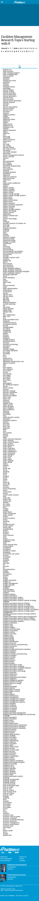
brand (5, 520)
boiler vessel (7, 462)
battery (5, 186)
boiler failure (7, 447)
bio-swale (6, 352)
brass (5, 523)
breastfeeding (8, 529)
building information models (13, 669)
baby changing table (10, 74)
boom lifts (6, 484)
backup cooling (8, 91)
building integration (10, 679)
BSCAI (5, 562)
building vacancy (9, 770)
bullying (6, 796)
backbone (6, 77)
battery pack (7, 197)
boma (5, 467)
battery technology (9, 211)
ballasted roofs (8, 127)
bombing (6, 472)
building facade (8, 662)
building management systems (14, 702)
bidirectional (7, 290)
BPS (4, 507)
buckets (6, 576)
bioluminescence (9, 341)
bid (4, 284)
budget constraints (9, 580)
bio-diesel (6, 329)
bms (4, 431)
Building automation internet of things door (18, 606)
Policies (22, 859)
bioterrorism (7, 358)
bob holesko (7, 433)
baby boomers (8, 71)
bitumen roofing (8, 394)
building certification (10, 623)
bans (5, 143)
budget (5, 579)
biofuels (6, 335)
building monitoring (10, 707)
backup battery (8, 90)
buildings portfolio (9, 781)
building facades (9, 663)
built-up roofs (7, 795)
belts (4, 245)
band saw (6, 136)
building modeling (9, 705)
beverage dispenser (10, 274)
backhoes (6, 82)
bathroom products (10, 177)
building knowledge (10, 686)
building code (8, 624)
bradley (5, 509)
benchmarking (8, 250)
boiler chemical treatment (12, 439)
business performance (11, 824)
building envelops (9, 657)
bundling (6, 798)
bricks (5, 538)
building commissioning (11, 629)
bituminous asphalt (10, 396)
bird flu (5, 372)
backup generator (9, 93)
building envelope (9, 652)
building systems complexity (13, 761)
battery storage (8, 208)
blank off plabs (8, 406)
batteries (6, 184)
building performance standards (14, 728)
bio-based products (10, 324)
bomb (5, 470)
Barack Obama (8, 147)
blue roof (6, 425)
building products (9, 731)
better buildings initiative (11, 273)
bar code (6, 144)
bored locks (7, 492)
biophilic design (8, 349)
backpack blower (9, 87)
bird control (7, 371)
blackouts (6, 402)
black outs (6, 399)
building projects (9, 733)
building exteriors (9, 660)
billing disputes (8, 309)
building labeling (9, 688)
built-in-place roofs (9, 792)
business (6, 813)
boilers (5, 464)
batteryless (7, 214)
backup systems (9, 102)
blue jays (6, 423)
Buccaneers (7, 574)
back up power (8, 76)
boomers (6, 487)
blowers (6, 422)
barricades (7, 153)
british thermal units (10, 544)
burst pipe (6, 806)
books (5, 479)
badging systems (9, 115)
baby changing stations (11, 73)
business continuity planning (13, 820)
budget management (10, 583)
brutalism (6, 560)
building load (7, 693)
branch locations (9, 518)
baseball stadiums (9, 172)
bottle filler (6, 498)
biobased (6, 321)
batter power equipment (11, 183)
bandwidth (6, 138)
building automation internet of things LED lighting (21, 609)
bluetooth (6, 428)
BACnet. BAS (8, 110)
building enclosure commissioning (15, 645)
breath (5, 531)
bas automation (8, 161)
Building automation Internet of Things (16, 605)
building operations (10, 717)
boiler (5, 437)
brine (5, 543)
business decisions (10, 821)
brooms (5, 555)
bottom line (7, 499)
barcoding (6, 150)
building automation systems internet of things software (19, 601)
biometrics (6, 346)
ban (4, 135)
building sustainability (10, 756)
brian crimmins (8, 535)
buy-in (5, 832)
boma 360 (6, 468)
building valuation (9, 771)
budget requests (9, 585)
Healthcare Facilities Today (8, 889)
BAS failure (7, 163)
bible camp (7, 282)
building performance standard (14, 726)
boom (5, 481)
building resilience (9, 742)
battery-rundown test (10, 216)
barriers (6, 158)
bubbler (5, 571)
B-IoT (5, 357)
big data (6, 298)
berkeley (6, 259)
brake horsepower (9, 513)
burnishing (7, 804)
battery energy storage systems (14, 195)
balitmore (6, 121)
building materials (9, 703)
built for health (8, 787)
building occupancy (10, 708)
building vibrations (9, 773)
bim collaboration (9, 315)
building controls (9, 632)
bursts (5, 809)
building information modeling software (17, 668)
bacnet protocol (8, 108)
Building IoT (7, 685)
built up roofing (8, 790)
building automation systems (13, 599)
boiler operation (8, 454)
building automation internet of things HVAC (19, 608)
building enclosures (10, 646)
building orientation (10, 719)
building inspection (9, 672)
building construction (10, 631)
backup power (8, 98)
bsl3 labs (6, 563)
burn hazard (7, 803)
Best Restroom (8, 267)
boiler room (7, 458)
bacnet (5, 105)
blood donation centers (11, 417)
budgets (6, 588)
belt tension (7, 243)
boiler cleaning (8, 441)
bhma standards (9, 278)
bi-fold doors (7, 292)
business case (8, 815)
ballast (5, 122)
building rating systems (11, 734)
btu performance (9, 569)
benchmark (7, 248)
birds (5, 382)
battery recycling (9, 206)
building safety (8, 745)
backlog (6, 85)
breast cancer (8, 526)
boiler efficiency (8, 445)
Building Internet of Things (12, 682)
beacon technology (10, 219)
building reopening (9, 739)
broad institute (8, 546)
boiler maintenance (10, 451)
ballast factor (7, 124)
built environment (9, 784)
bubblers (6, 572)
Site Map (22, 860)
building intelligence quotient (13, 680)
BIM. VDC (6, 316)
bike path (6, 301)
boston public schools (11, 495)
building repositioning (10, 740)
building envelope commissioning (15, 654)
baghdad (6, 118)
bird (4, 366)
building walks (8, 775)
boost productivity (9, 489)
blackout (6, 400)
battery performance (10, 200)
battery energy (8, 192)
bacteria (6, 113)
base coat (6, 167)
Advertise (10, 869)
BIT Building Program (11, 385)
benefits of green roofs (11, 257)
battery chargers (9, 189)
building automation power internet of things (19, 618)
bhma (5, 276)
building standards (9, 753)
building (6, 593)
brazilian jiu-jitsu (9, 524)
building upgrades (9, 768)
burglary (6, 801)
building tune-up (9, 767)
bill (4, 306)
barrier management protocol (13, 155)
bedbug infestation (9, 228)
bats (4, 181)
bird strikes (7, 380)
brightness (7, 541)
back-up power (8, 99)
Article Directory (5, 860)
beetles (5, 234)
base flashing (8, 169)
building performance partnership (15, 725)
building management (11, 697)
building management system (13, 700)
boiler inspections (9, 450)
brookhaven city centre (11, 554)
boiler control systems (11, 442)
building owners (8, 722)
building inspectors (10, 676)
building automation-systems (13, 621)
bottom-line (7, 501)
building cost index (9, 634)
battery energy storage (11, 194)
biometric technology (10, 344)
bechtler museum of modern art (14, 223)
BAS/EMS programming (11, 166)
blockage (6, 413)
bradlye (5, 510)
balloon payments (9, 130)
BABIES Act (7, 70)
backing (6, 84)
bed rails (6, 226)
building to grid (8, 765)
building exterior (9, 658)
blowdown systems (10, 420)
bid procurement (9, 285)
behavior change (9, 237)
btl (4, 565)
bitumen (6, 389)
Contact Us (23, 857)
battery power (8, 202)
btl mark (6, 566)
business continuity (10, 818)
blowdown (6, 419)
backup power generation (12, 101)
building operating (9, 711)
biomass (6, 343)
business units (8, 826)
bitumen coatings (9, 391)
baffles (5, 116)
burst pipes (7, 807)
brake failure (7, 512)
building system (8, 758)
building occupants (10, 710)
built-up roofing (8, 793)
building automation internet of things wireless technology (19, 614)
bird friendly (7, 374)
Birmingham (7, 383)
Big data (6, 299)
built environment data (11, 785)
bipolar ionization (9, 363)
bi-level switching (9, 304)
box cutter (6, 504)
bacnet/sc (6, 112)
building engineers (9, 651)
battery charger (8, 188)
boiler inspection (9, 448)
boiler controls (8, 444)
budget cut (7, 582)
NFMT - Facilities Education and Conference (12, 890)
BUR (4, 799)
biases (5, 281)
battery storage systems (11, 209)
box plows (6, 506)
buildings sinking (9, 782)
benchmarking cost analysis (13, 251)
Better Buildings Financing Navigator (16, 271)
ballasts (6, 129)
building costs (8, 635)
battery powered (9, 203)
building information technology (14, 671)
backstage (6, 88)
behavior (6, 236)
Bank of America (9, 139)
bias (4, 279)
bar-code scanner (9, 149)
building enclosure (9, 643)
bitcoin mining (8, 388)
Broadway (6, 552)
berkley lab (7, 261)
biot (4, 355)
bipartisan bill (8, 360)
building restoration (10, 744)
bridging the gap (9, 540)
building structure (9, 754)
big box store (7, 295)
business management (11, 823)
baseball (6, 171)
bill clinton (6, 307)
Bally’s (5, 132)
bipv (4, 364)
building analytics (9, 594)
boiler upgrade (8, 461)
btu (4, 568)
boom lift (6, 482)
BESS (5, 262)
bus (4, 810)
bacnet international (10, 107)
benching (6, 247)
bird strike (6, 378)
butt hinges (7, 827)
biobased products (9, 323)
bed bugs (6, 225)
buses (5, 812)
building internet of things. (12, 683)
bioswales (6, 354)
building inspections (10, 674)
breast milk (7, 527)
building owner (8, 720)
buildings (6, 778)
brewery (6, 534)
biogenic (6, 337)
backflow (6, 79)
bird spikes (7, 377)
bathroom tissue (9, 178)
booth (5, 490)
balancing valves (9, 119)
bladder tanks (8, 403)
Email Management (6, 859)
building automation (10, 596)
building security (9, 748)
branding (6, 521)
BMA (5, 430)
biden (5, 287)
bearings (6, 222)
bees (5, 233)
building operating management (14, 713)
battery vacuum (8, 212)
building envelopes (10, 655)
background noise (9, 81)
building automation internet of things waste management (18, 611)
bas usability (7, 164)
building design (8, 637)
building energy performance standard (16, 649)
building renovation (10, 737)
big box (5, 293)
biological (6, 338)
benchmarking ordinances (12, 253)
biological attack (9, 340)
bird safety (7, 375)
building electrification (11, 641)
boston (5, 493)
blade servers (8, 405)
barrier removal (8, 157)
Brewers (6, 532)
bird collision (7, 368)
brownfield (6, 557)
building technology (10, 764)
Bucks (5, 577)
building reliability (9, 736)
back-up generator (9, 94)
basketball (6, 174)
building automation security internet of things (19, 620)
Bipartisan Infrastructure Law (13, 361)
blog (4, 416)
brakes (5, 517)
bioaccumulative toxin (11, 319)
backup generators (10, 96)
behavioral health (9, 240)
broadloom (7, 549)
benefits (6, 256)
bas (4, 160)
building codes (8, 626)
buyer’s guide (8, 830)
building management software (14, 699)
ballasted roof (8, 126)
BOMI (5, 473)
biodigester (7, 330)
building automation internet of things (16, 603)
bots (4, 496)
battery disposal (8, 191)
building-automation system (13, 776)
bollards (6, 465)
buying (5, 834)
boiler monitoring (9, 453)
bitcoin (5, 386)
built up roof (7, 789)
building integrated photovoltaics (14, 677)
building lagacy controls (11, 690)
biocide (5, 326)
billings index (7, 312)
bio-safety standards (10, 351)
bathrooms (7, 180)
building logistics (9, 694)
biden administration (10, 288)
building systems (9, 759)
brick (4, 537)
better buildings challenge (12, 270)
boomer (6, 486)
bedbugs (6, 229)
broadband (7, 548)
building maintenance (10, 696)
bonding (6, 476)
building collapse (9, 627)
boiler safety (7, 459)
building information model (12, 665)
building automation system (13, 597)
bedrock (6, 231)
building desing (8, 638)
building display (8, 640)
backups (6, 104)
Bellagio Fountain (9, 242)
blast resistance (8, 409)
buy (4, 829)
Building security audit (11, 750)
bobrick (5, 436)
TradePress (11, 896)
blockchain (7, 414)
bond (5, 475)
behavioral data (8, 239)
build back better (9, 591)
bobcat (5, 434)
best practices (8, 265)
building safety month (10, 747)
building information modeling (13, 666)
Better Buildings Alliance (11, 268)
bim (4, 313)
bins (4, 318)
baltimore (6, 133)
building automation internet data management (20, 617)
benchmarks (7, 254)
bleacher (6, 411)
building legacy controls (11, 691)
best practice (7, 264)
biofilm (5, 333)
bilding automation (9, 302)
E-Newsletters (11, 867)
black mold (7, 397)
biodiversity (7, 332)
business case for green (11, 816)
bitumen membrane (10, 392)
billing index (7, 310)
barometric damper (10, 152)
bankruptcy (7, 141)
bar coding (7, 146)
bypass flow (7, 835)
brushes (6, 558)
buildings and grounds (11, 779)
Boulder (6, 503)
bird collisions (8, 369)
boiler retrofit (7, 456)
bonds (5, 478)
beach (5, 217)
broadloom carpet (9, 551)
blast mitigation (8, 408)
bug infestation (8, 589)
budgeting (6, 586)
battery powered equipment (13, 205)
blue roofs (6, 427)
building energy (8, 648)
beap (5, 220)
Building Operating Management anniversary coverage (19, 715)
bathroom (6, 175)
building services (9, 751)
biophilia (6, 347)
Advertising (3, 857)
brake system (8, 515)
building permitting (9, 730)
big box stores (8, 296)
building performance (10, 723)
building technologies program (14, 762)
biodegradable (8, 327)
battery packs (8, 198)
